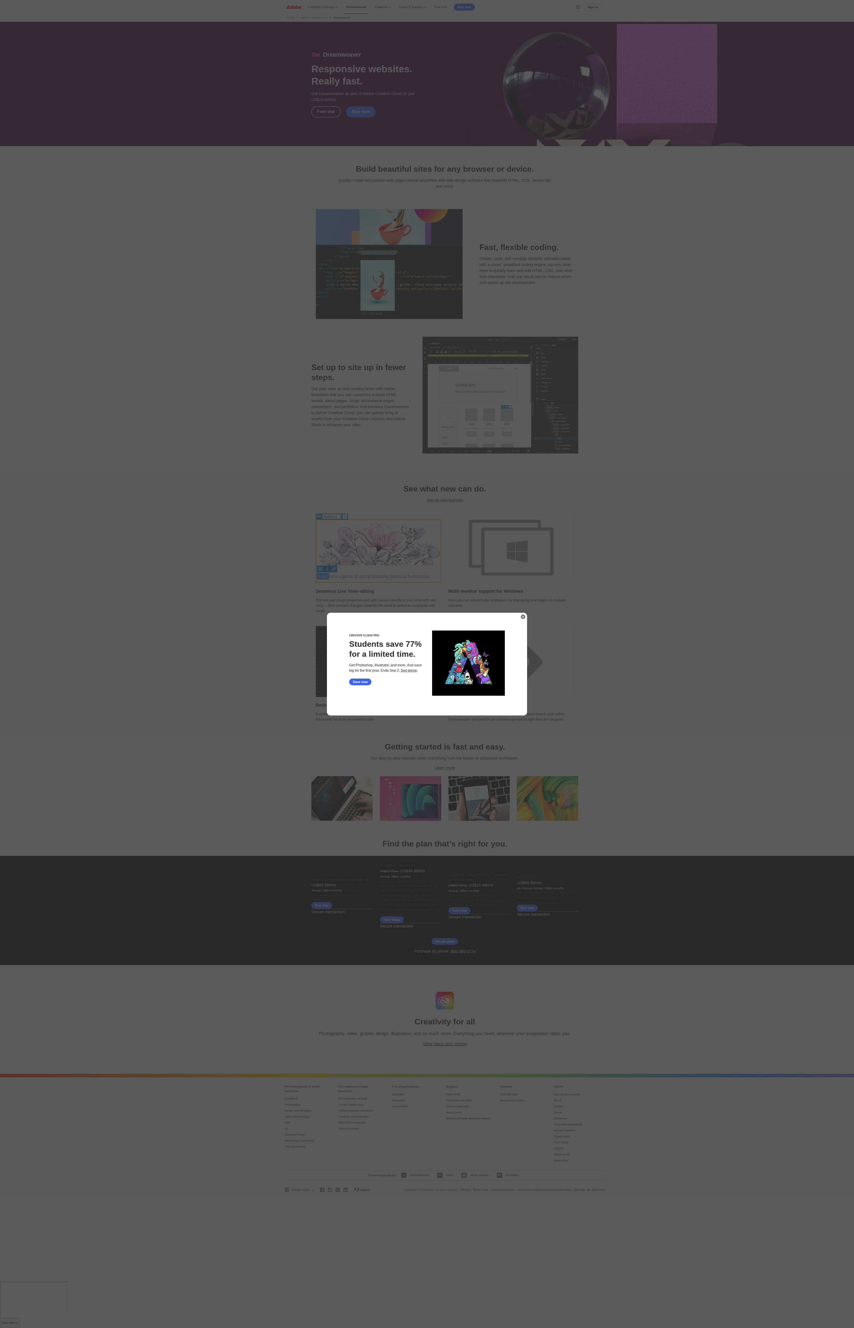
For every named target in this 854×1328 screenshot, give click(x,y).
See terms (409, 670)
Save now (360, 682)
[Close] (523, 617)
